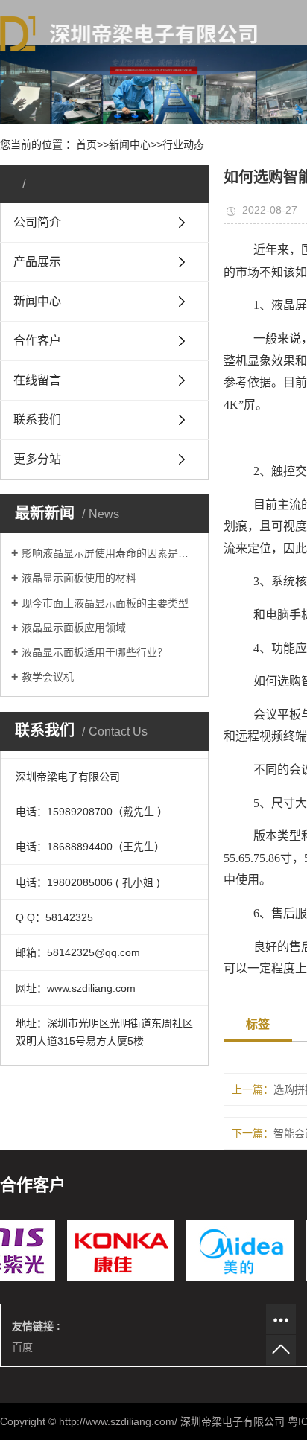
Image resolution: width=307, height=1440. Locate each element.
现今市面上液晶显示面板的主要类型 (105, 603)
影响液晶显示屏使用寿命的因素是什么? (109, 553)
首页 (86, 144)
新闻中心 (130, 144)
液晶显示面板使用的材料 (79, 578)
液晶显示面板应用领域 (74, 628)
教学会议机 (48, 677)
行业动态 (183, 144)
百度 (22, 1347)
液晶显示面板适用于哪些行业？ (95, 652)
